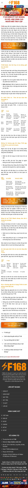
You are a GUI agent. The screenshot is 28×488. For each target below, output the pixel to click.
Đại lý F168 (13, 464)
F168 (3, 373)
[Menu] (2, 2)
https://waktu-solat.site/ (14, 442)
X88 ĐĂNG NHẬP (14, 357)
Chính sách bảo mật (16, 462)
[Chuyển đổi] (2, 332)
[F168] (14, 2)
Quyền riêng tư (6, 462)
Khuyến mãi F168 (22, 464)
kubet (8, 357)
